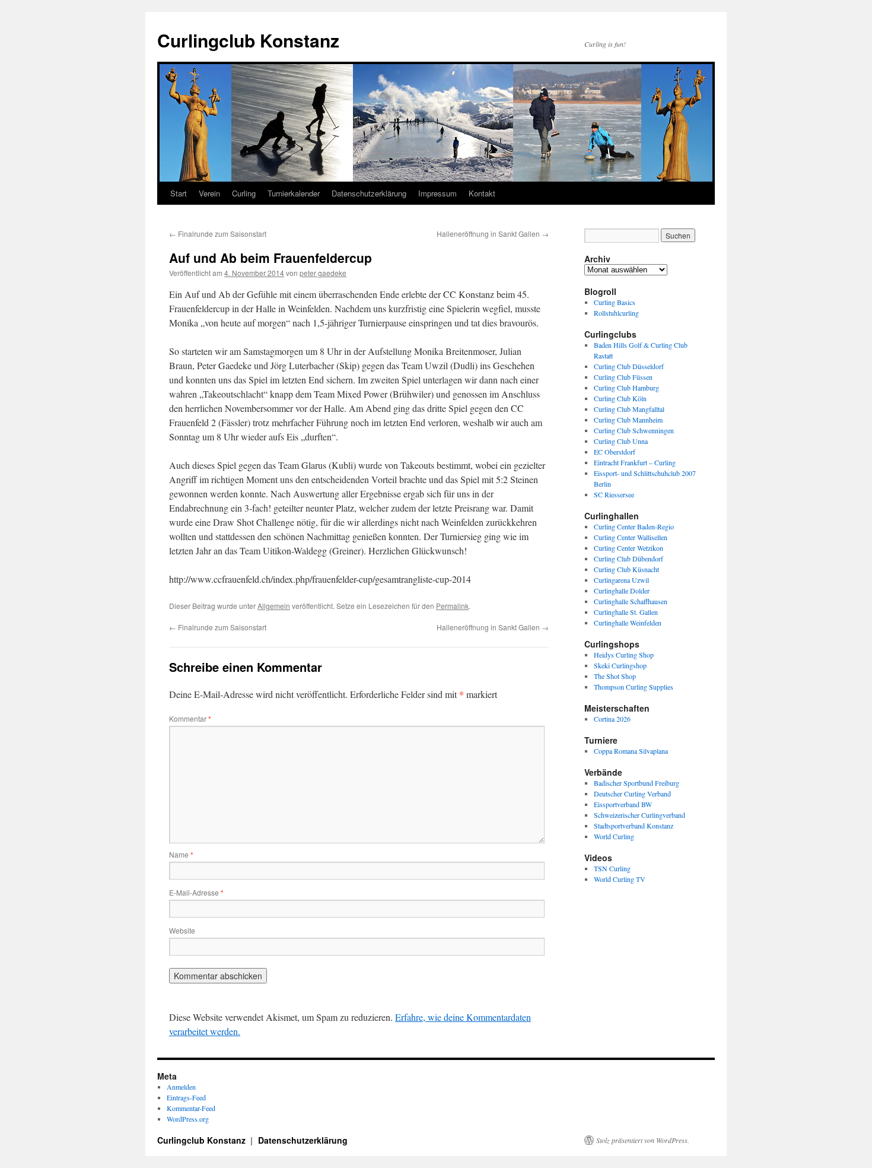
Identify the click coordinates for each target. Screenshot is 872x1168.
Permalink (452, 606)
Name (181, 854)
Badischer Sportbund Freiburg (636, 783)
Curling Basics (614, 302)
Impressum (437, 193)
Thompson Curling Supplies (633, 686)
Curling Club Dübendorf (628, 558)
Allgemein (273, 606)
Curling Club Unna (621, 441)
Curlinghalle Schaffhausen (630, 601)
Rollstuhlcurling (616, 313)
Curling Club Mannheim (628, 419)
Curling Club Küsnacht (626, 569)
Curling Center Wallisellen (630, 537)
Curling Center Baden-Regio (634, 526)
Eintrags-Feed (186, 1097)
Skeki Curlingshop (620, 665)
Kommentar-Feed (191, 1108)
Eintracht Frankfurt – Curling (635, 462)
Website (182, 930)
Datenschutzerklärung (369, 193)
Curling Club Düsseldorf (629, 366)
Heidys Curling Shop (624, 654)
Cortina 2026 (612, 718)
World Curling (614, 836)
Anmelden (181, 1086)
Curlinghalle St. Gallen (626, 612)
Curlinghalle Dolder (622, 590)
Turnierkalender (294, 193)
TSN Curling (612, 868)
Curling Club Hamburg (626, 387)
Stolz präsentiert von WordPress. (642, 1140)
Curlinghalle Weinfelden (627, 622)
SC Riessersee (614, 494)
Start (178, 193)
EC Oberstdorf (614, 451)
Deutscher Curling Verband (632, 793)
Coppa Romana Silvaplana (631, 751)
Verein (209, 193)
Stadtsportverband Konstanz (633, 825)
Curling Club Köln (620, 398)
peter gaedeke (323, 273)
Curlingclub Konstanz (248, 40)
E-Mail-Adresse (196, 892)
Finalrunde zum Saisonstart (217, 233)
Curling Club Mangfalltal (629, 409)
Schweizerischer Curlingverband (639, 815)
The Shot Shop (615, 676)
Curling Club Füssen (623, 377)
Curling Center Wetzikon (628, 548)
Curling (244, 193)
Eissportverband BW (623, 804)
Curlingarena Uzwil (621, 580)
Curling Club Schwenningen (634, 430)
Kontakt (482, 193)
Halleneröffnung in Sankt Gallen (493, 233)
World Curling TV (619, 879)
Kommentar (190, 718)
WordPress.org (188, 1118)
